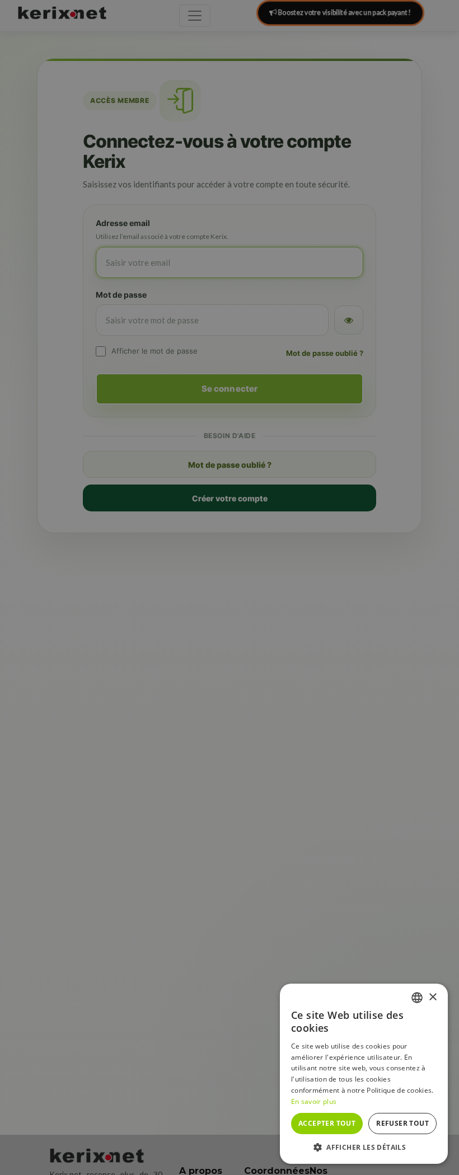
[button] (364, 1147)
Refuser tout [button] (402, 1123)
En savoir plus (313, 1101)
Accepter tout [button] (326, 1123)
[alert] (229, 587)
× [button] (432, 997)
